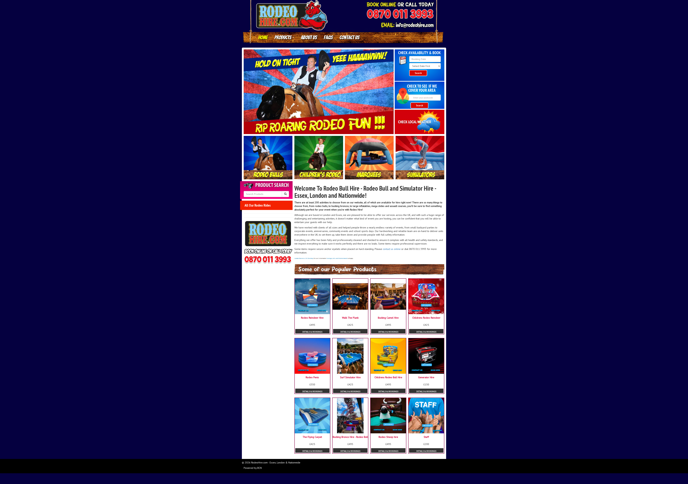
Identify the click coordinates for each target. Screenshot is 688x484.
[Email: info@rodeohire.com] (407, 25)
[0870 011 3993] (400, 14)
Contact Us (349, 37)
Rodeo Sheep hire (388, 437)
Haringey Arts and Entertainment (336, 258)
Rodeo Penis (312, 377)
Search (418, 73)
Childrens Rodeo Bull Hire (388, 377)
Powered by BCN (253, 468)
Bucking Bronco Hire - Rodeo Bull (350, 437)
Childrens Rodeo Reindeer (426, 317)
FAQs (328, 37)
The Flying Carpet (312, 437)
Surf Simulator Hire (350, 377)
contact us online (392, 249)
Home (263, 37)
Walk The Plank (350, 317)
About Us (309, 37)
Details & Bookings (312, 332)
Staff (426, 437)
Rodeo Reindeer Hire (312, 317)
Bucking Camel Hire (388, 317)
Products (283, 37)
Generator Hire (426, 377)
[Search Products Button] (285, 194)
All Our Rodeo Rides (258, 205)
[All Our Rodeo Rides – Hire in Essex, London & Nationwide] (268, 157)
